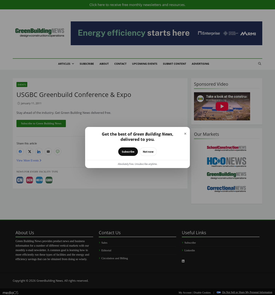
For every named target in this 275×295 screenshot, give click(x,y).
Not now (148, 151)
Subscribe (128, 151)
